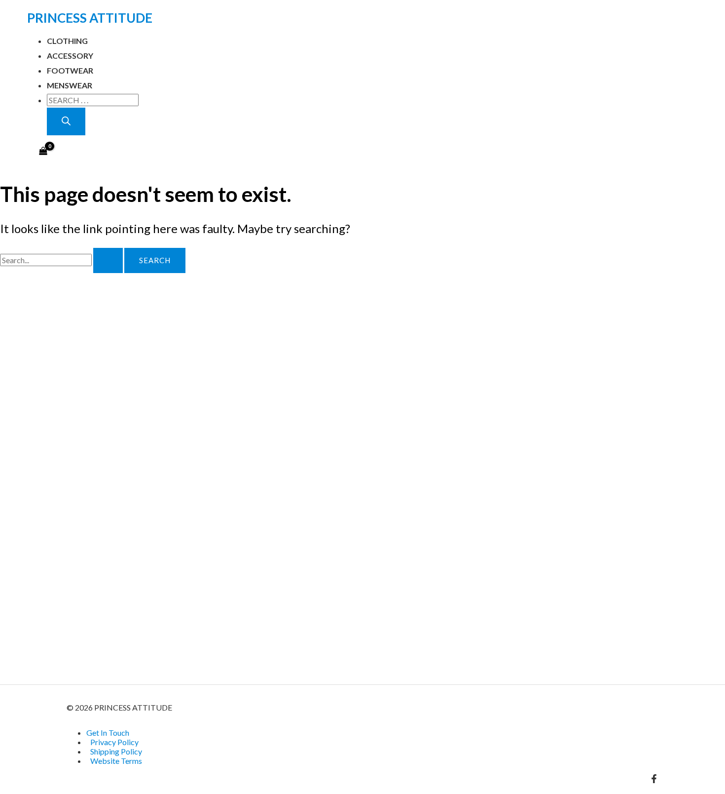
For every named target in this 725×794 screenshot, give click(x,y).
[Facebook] (654, 780)
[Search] (66, 121)
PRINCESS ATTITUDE (89, 18)
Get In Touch (107, 732)
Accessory (70, 55)
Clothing (67, 40)
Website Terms (116, 760)
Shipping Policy (116, 751)
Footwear (70, 70)
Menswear (69, 85)
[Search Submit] (108, 260)
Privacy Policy (114, 742)
